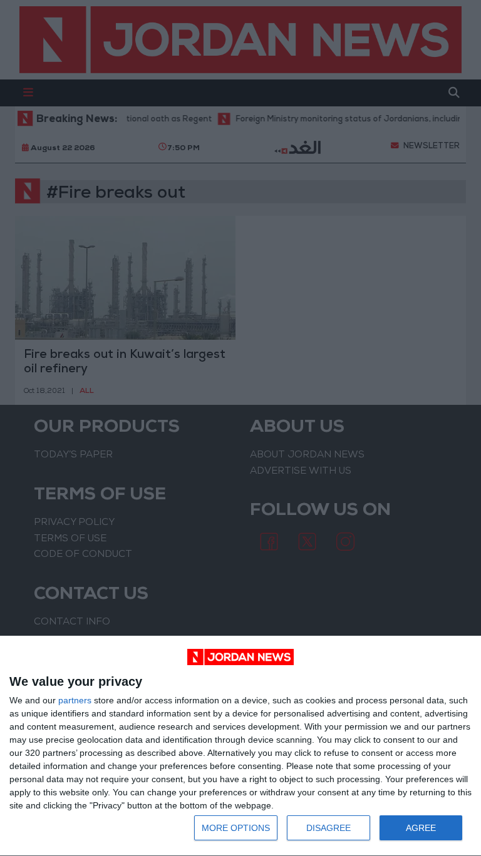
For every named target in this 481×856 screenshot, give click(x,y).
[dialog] (240, 746)
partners (74, 700)
